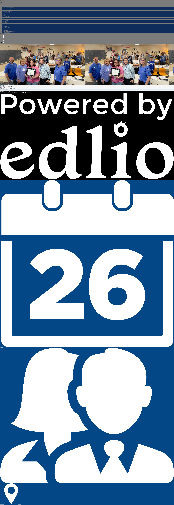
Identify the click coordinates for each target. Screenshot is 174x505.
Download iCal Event (12, 88)
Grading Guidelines (7, 12)
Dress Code (5, 25)
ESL (4, 14)
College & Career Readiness (8, 11)
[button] (5, 6)
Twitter (3, 40)
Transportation (6, 30)
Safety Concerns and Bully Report (9, 7)
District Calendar (6, 28)
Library (5, 15)
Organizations (6, 22)
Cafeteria (5, 29)
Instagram (3, 38)
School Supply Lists (7, 32)
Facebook (3, 36)
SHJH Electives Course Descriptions (9, 31)
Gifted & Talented (6, 13)
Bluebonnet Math (6, 16)
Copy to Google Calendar (4, 88)
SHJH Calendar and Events (4, 89)
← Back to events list (4, 90)
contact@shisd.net (28, 92)
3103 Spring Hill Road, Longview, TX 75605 (7, 92)
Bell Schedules (6, 26)
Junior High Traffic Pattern (8, 9)
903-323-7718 (18, 92)
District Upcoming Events (7, 27)
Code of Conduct (6, 8)
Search (3, 42)
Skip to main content (3, 0)
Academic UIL (6, 20)
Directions (19, 504)
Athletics (5, 21)
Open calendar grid (11, 90)
